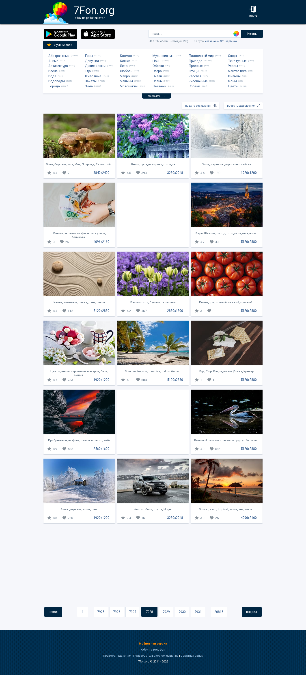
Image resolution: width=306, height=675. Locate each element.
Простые (196, 66)
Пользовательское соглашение (156, 655)
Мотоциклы (129, 86)
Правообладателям (117, 655)
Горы (89, 56)
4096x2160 (101, 242)
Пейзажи (159, 86)
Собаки (194, 86)
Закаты (91, 81)
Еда (88, 71)
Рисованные (198, 81)
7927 (132, 612)
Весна (53, 71)
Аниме (53, 61)
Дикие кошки (95, 66)
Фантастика (237, 71)
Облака (158, 66)
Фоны (232, 81)
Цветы (233, 86)
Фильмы (234, 76)
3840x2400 (101, 173)
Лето (124, 66)
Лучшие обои (63, 45)
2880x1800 (175, 311)
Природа (195, 61)
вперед (251, 612)
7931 (198, 612)
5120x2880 (249, 242)
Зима (89, 86)
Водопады (56, 81)
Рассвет (195, 76)
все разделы (156, 96)
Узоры (233, 66)
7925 (100, 612)
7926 (116, 612)
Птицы (194, 71)
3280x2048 (175, 173)
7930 (182, 612)
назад (53, 612)
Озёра (157, 71)
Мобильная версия (153, 643)
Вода (52, 76)
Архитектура (58, 66)
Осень (157, 81)
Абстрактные (58, 56)
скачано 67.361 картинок (221, 41)
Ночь (156, 61)
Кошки (125, 61)
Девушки (92, 61)
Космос (126, 56)
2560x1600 (101, 449)
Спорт (232, 56)
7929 (166, 612)
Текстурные (237, 61)
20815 (218, 612)
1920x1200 (249, 173)
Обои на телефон (153, 649)
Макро (125, 76)
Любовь (126, 71)
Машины (126, 81)
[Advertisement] (153, 215)
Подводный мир (201, 56)
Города (54, 86)
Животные (93, 76)
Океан (157, 76)
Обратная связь (192, 655)
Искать (252, 33)
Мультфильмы (163, 56)
